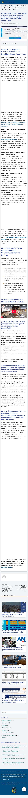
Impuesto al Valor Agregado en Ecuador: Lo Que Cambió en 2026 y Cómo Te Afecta (13, 750)
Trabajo (4, 737)
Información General (7, 732)
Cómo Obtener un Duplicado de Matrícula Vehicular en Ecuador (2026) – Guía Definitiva (14, 754)
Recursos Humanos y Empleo (9, 735)
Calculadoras (5, 722)
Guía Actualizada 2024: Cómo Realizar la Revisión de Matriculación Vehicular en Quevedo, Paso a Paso (20, 588)
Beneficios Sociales (10, 6)
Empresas (4, 725)
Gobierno (4, 730)
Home (2, 6)
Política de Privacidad (21, 782)
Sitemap (15, 784)
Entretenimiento (6, 727)
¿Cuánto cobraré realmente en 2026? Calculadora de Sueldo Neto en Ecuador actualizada (14, 746)
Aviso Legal (3, 782)
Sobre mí (10, 784)
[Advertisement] (14, 97)
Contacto (4, 784)
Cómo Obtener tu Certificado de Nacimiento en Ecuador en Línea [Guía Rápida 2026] (13, 763)
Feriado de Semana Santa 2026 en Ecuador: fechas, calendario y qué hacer (14, 759)
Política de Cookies (11, 782)
